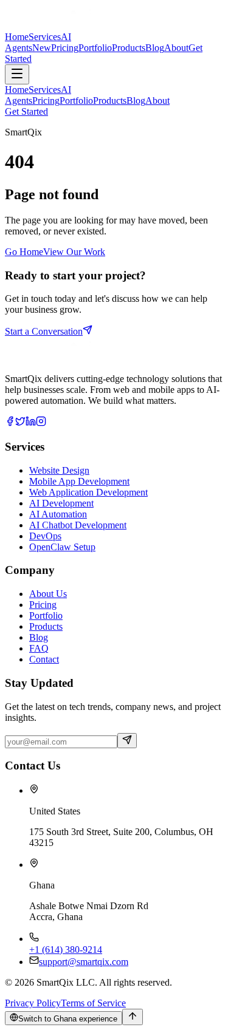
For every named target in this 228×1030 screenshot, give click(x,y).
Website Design (59, 470)
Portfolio (46, 615)
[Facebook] (10, 423)
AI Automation (58, 514)
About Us (48, 593)
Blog (38, 637)
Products (46, 626)
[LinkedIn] (31, 423)
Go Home (24, 252)
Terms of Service (93, 1003)
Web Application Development (88, 492)
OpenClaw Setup (62, 547)
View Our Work (74, 252)
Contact (44, 659)
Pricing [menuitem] (46, 100)
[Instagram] (41, 423)
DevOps (45, 536)
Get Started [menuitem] (26, 111)
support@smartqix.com (83, 962)
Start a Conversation (44, 331)
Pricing (43, 604)
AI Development (61, 503)
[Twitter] (20, 423)
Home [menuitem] (17, 89)
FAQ (39, 648)
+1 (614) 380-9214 (65, 949)
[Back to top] (132, 1017)
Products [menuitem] (109, 100)
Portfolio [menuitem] (76, 100)
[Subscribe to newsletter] (127, 740)
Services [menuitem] (45, 89)
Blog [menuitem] (135, 100)
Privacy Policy (33, 1003)
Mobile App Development (79, 481)
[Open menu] (17, 74)
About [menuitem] (157, 100)
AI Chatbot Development (77, 525)
